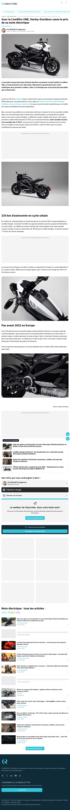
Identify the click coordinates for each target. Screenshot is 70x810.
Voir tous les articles (34, 748)
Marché (20, 693)
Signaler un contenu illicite (12, 802)
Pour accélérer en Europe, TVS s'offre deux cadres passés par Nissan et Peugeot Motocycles (42, 714)
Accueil (3, 16)
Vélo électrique (22, 705)
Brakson (37, 804)
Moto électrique (11, 16)
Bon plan (11, 612)
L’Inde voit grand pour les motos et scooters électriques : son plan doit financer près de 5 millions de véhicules (42, 655)
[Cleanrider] (9, 4)
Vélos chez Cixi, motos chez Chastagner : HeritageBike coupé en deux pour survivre (41, 702)
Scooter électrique (23, 658)
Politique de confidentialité (31, 800)
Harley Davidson (63, 407)
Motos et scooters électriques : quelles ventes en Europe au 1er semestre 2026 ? (39, 690)
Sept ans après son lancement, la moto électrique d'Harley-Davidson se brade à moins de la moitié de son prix (42, 620)
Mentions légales (16, 800)
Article (4, 612)
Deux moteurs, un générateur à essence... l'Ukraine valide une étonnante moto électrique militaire (42, 667)
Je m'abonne (22, 790)
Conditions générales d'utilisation (52, 800)
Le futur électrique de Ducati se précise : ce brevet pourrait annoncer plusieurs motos (41, 643)
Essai (18, 612)
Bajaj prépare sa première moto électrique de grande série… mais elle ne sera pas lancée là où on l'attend (42, 737)
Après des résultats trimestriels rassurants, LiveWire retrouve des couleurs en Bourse (40, 726)
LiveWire (18, 99)
